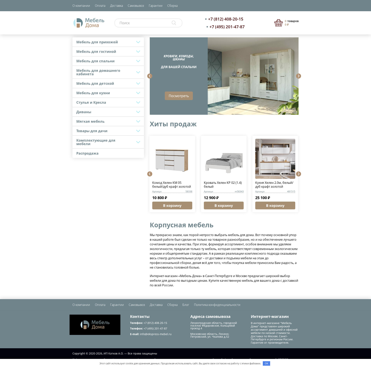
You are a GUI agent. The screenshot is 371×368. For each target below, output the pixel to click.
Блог (185, 305)
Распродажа (87, 153)
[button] (150, 76)
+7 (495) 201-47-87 (227, 27)
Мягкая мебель (90, 121)
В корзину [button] (172, 205)
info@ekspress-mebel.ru (156, 334)
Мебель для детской (95, 83)
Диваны (83, 112)
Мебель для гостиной (96, 51)
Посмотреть (179, 95)
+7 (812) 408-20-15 (225, 19)
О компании (81, 5)
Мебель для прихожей (97, 42)
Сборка (172, 5)
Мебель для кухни (93, 93)
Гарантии (156, 5)
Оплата (100, 5)
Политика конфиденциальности (217, 305)
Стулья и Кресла (91, 102)
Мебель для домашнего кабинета (98, 72)
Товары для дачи (91, 130)
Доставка (116, 5)
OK (266, 363)
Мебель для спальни (95, 61)
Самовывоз (136, 5)
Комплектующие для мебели (95, 142)
